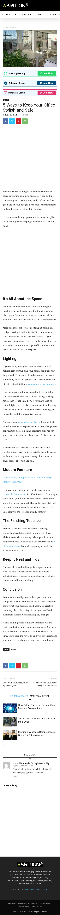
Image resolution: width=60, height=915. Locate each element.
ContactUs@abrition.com (35, 889)
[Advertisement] (30, 158)
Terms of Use (36, 906)
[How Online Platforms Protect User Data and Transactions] (10, 708)
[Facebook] (5, 121)
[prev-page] (4, 745)
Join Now (48, 73)
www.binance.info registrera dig (31, 763)
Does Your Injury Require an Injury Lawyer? (15, 684)
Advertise (22, 904)
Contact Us (32, 904)
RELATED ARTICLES (19, 696)
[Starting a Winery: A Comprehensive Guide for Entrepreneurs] (10, 735)
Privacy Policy (23, 906)
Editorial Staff (11, 115)
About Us (11, 904)
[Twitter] (12, 121)
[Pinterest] (18, 121)
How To (13, 27)
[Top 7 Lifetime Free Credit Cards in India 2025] (10, 722)
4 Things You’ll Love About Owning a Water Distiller (45, 684)
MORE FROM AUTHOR (40, 696)
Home (5, 27)
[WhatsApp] (25, 121)
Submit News (45, 904)
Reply (15, 776)
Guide (13, 650)
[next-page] (9, 745)
